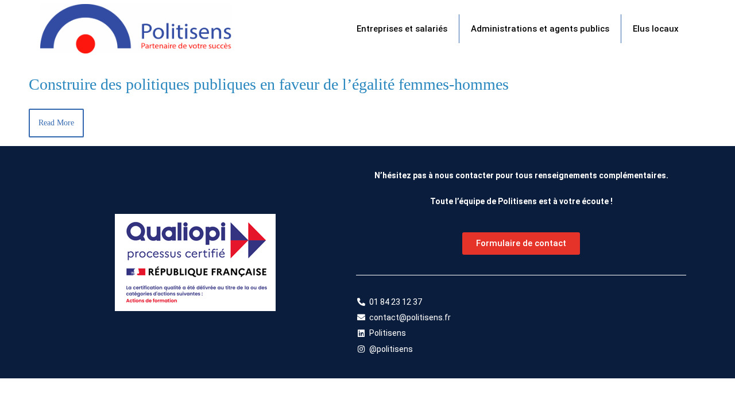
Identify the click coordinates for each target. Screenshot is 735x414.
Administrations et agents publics (540, 29)
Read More (56, 122)
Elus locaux (656, 29)
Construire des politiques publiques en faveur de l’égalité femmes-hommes (269, 84)
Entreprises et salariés (402, 29)
